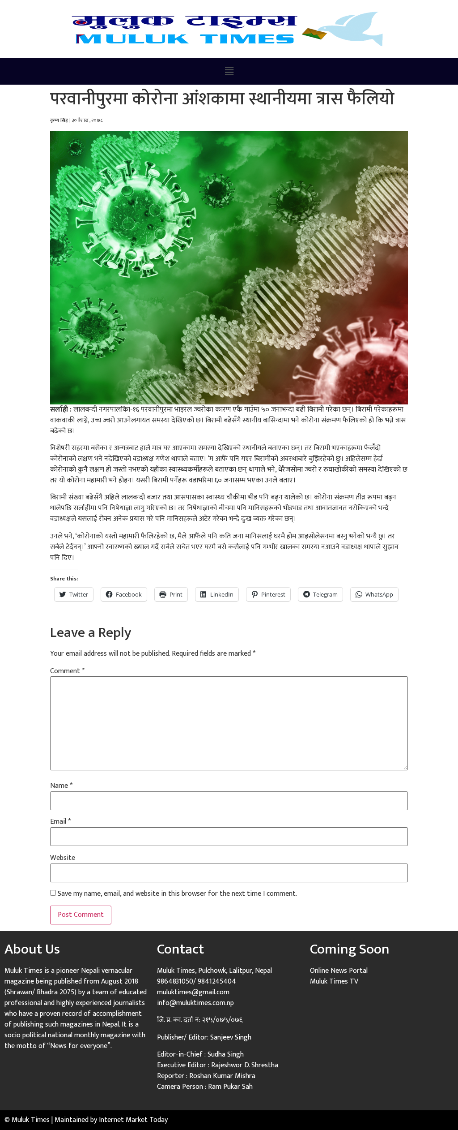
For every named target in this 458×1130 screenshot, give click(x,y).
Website (62, 858)
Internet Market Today (133, 1120)
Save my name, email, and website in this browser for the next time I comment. (177, 894)
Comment (67, 671)
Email (60, 821)
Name (61, 786)
